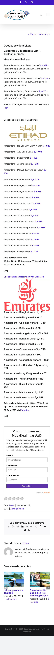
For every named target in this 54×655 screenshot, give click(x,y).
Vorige (33, 34)
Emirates (24, 410)
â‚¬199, (45, 78)
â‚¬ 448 (35, 233)
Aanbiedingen (17, 508)
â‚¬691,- (44, 65)
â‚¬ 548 (35, 245)
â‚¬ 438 (33, 158)
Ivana (11, 505)
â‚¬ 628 (46, 146)
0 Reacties (11, 599)
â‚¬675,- (43, 91)
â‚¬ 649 (35, 239)
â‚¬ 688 (39, 221)
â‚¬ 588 (35, 197)
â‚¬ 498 (38, 151)
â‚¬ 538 (37, 191)
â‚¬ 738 (34, 251)
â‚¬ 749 (36, 203)
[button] (6, 587)
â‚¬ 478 (35, 179)
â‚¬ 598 (36, 185)
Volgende (43, 34)
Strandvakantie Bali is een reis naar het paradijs (39, 593)
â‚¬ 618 (34, 164)
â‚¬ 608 (41, 227)
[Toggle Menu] (48, 15)
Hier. (6, 107)
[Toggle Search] (41, 14)
